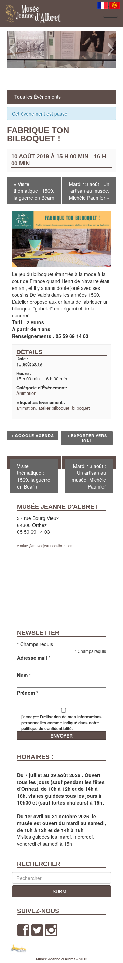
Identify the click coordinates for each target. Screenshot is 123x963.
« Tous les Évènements (35, 96)
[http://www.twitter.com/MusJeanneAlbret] (37, 930)
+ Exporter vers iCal (87, 438)
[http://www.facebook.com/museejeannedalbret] (23, 930)
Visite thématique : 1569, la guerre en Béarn (34, 190)
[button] (12, 49)
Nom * (24, 675)
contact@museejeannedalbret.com (45, 545)
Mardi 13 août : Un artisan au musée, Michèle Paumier (89, 190)
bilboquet (81, 407)
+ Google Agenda (32, 435)
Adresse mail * (33, 657)
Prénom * (27, 692)
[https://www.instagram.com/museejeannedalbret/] (51, 930)
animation (26, 407)
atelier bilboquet (53, 407)
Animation (26, 393)
